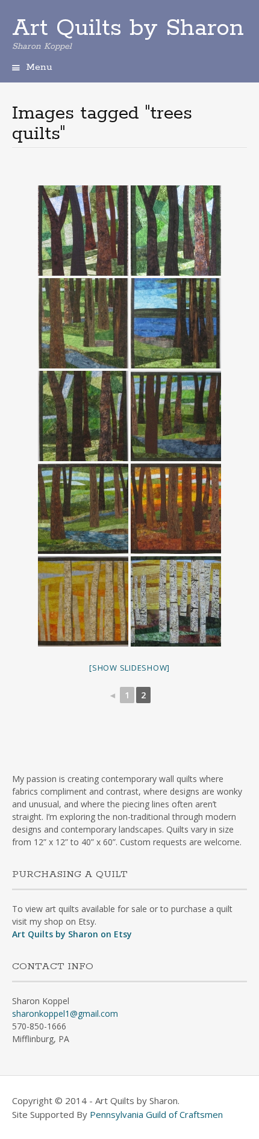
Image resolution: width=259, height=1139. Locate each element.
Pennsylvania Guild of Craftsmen (156, 1114)
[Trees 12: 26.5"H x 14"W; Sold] (176, 230)
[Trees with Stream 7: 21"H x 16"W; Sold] (176, 416)
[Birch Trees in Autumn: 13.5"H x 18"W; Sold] (176, 601)
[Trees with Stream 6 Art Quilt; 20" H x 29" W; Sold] (83, 509)
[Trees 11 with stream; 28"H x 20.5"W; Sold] (83, 323)
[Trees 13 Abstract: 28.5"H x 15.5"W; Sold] (83, 230)
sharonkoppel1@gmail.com (65, 1013)
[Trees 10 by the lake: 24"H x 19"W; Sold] (176, 323)
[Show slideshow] (129, 667)
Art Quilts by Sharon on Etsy (72, 934)
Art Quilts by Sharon (128, 28)
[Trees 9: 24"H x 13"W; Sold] (83, 416)
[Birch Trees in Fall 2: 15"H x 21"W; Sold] (83, 601)
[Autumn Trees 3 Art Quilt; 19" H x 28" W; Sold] (176, 509)
